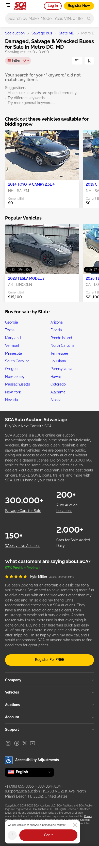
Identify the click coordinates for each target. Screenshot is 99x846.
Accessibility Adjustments (37, 760)
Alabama (58, 392)
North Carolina (63, 345)
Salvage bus (41, 33)
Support (12, 729)
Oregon (11, 369)
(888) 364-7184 (49, 786)
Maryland (13, 338)
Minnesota (13, 353)
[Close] (75, 825)
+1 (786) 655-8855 (19, 786)
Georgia (11, 322)
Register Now (79, 6)
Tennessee (59, 353)
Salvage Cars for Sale (23, 511)
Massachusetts (17, 384)
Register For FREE (49, 660)
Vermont (12, 345)
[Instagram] (8, 743)
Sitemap (85, 819)
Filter (19, 60)
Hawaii (56, 377)
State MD (66, 33)
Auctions (12, 705)
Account (12, 717)
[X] (24, 743)
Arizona (57, 322)
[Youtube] (32, 743)
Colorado (58, 384)
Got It (48, 835)
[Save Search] (89, 61)
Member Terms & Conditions (62, 819)
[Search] (89, 18)
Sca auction (15, 33)
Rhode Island (61, 338)
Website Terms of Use (26, 819)
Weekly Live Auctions (22, 546)
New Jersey (15, 377)
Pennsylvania (61, 369)
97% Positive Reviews (22, 568)
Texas (9, 330)
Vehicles (12, 692)
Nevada (11, 400)
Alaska (56, 400)
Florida (56, 330)
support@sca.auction (22, 791)
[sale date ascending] (77, 61)
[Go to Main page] (20, 6)
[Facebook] (17, 743)
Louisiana (58, 361)
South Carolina (17, 361)
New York (13, 392)
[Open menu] (7, 5)
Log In (53, 6)
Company (13, 680)
